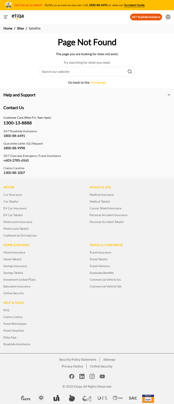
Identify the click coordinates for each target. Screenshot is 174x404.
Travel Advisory (100, 266)
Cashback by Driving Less (20, 235)
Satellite (35, 28)
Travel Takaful (99, 259)
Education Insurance (16, 286)
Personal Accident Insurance (108, 215)
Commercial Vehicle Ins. (105, 279)
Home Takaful (12, 259)
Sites (20, 28)
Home (7, 28)
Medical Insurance (102, 194)
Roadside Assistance (16, 344)
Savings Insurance (15, 266)
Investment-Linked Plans (19, 279)
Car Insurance (12, 194)
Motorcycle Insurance (17, 222)
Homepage (98, 82)
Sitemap (109, 359)
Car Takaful (10, 201)
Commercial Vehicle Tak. (106, 286)
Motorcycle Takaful (16, 228)
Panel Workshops (15, 323)
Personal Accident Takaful (107, 222)
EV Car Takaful (13, 215)
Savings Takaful (13, 272)
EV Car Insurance (14, 208)
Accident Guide (134, 5)
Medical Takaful (100, 201)
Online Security (13, 293)
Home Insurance (14, 252)
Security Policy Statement (77, 359)
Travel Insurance (100, 252)
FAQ (6, 310)
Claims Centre (12, 317)
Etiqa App (9, 337)
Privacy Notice (72, 366)
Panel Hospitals (13, 330)
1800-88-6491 (98, 5)
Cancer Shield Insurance (105, 208)
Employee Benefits (102, 272)
